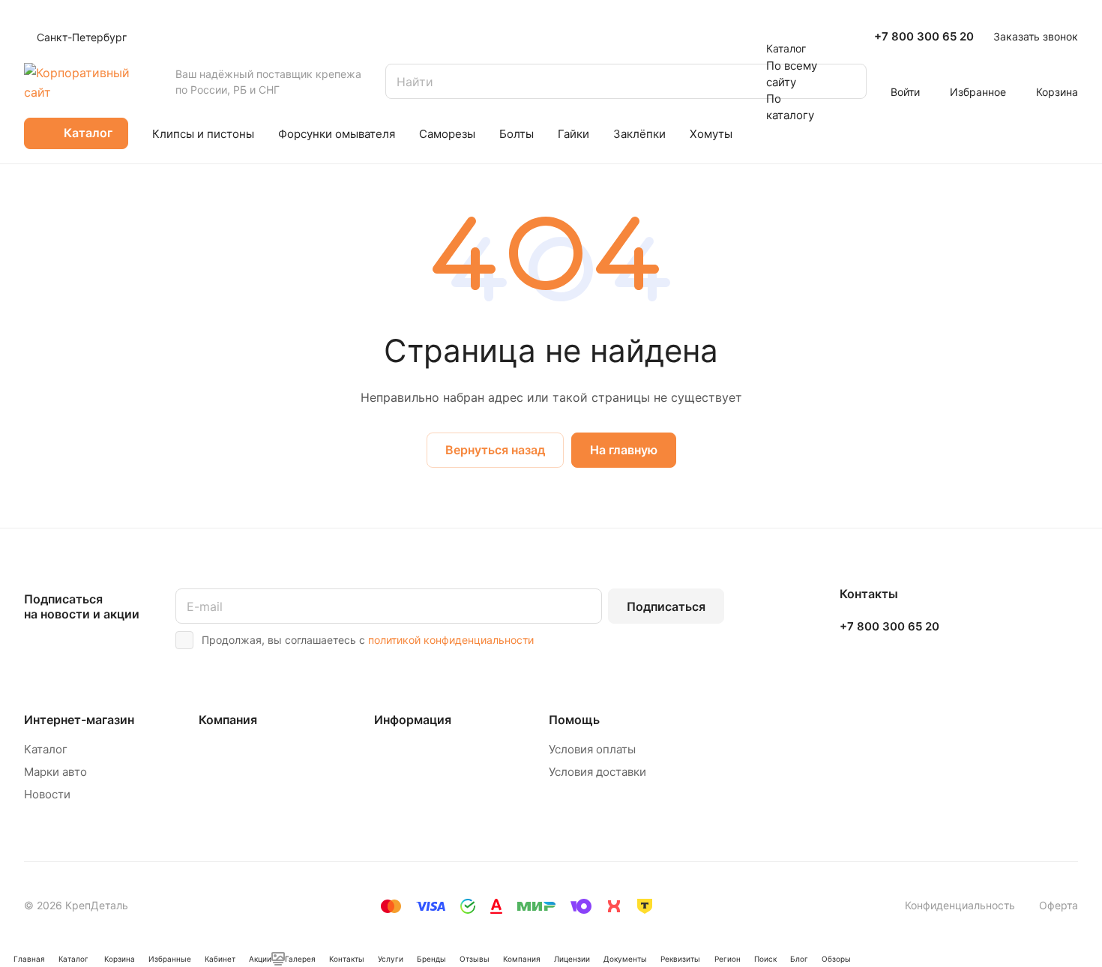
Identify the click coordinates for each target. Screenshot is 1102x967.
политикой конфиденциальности (451, 639)
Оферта (1058, 905)
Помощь (574, 719)
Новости (47, 794)
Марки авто (55, 772)
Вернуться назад (495, 449)
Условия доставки (597, 772)
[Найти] (848, 81)
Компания (228, 719)
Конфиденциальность (960, 905)
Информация (412, 719)
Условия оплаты (592, 749)
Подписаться (666, 606)
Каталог (45, 749)
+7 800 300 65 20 (924, 36)
